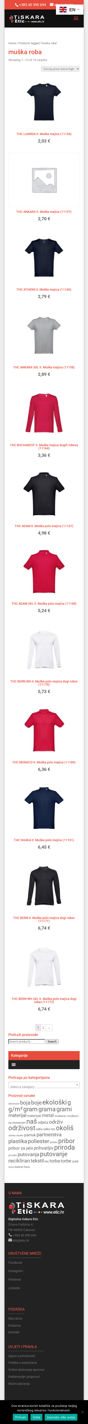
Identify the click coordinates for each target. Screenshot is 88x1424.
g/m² (15, 1109)
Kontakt (14, 1332)
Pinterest (14, 1279)
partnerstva (49, 1134)
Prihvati (20, 1417)
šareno (18, 1167)
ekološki (54, 1102)
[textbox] (44, 1086)
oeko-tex (49, 1129)
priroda (64, 1147)
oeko (39, 1129)
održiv (56, 1122)
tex (46, 1161)
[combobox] (44, 1085)
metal (48, 1115)
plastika (17, 1141)
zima (11, 1167)
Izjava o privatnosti (21, 1356)
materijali (34, 1116)
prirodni (12, 1155)
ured (75, 1161)
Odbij (36, 1417)
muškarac (60, 1116)
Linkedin (14, 1288)
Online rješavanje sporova (26, 1369)
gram (30, 1109)
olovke (19, 1135)
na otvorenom (17, 1122)
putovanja (28, 1154)
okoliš (65, 1128)
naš (31, 1121)
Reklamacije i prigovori (23, 1376)
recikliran (19, 1161)
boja (25, 1103)
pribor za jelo (20, 1148)
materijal (17, 1115)
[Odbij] (82, 1412)
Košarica (14, 1325)
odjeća (43, 1123)
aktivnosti (13, 1103)
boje (36, 1102)
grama (47, 1109)
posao (54, 1142)
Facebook (15, 1262)
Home (12, 43)
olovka (12, 1135)
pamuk (30, 1135)
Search (52, 1041)
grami (64, 1109)
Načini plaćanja (19, 1383)
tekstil (37, 1161)
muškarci (73, 1116)
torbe (66, 1161)
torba (54, 1161)
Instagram (15, 1271)
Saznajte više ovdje (61, 1417)
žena (27, 1167)
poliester (38, 1141)
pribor (66, 1141)
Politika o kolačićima (22, 1362)
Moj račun (15, 1318)
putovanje (53, 1154)
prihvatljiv (43, 1148)
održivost (21, 1128)
